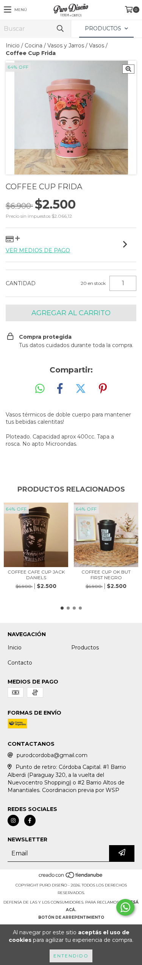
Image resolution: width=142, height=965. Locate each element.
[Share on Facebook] (59, 388)
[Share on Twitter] (80, 388)
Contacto (20, 662)
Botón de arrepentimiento (71, 917)
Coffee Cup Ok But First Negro (106, 574)
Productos (85, 647)
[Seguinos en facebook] (30, 820)
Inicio (13, 45)
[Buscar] (59, 28)
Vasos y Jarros (65, 45)
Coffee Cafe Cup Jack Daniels (36, 574)
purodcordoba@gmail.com (52, 755)
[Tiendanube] (71, 877)
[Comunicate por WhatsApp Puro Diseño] (125, 907)
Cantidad (21, 283)
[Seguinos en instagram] (13, 820)
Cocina (33, 45)
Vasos (96, 45)
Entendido (71, 956)
